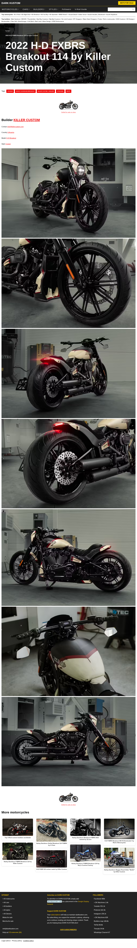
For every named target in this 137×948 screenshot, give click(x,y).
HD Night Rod (25, 14)
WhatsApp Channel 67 (102, 932)
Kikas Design (47, 21)
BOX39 (24, 19)
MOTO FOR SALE (126, 3)
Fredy (100, 19)
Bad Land (38, 21)
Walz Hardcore (15, 19)
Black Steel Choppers (90, 19)
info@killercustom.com (15, 127)
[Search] (133, 9)
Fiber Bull (14, 21)
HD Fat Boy (44, 14)
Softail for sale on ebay (68, 112)
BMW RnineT (63, 14)
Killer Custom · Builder (46, 91)
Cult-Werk (30, 21)
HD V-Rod (17, 14)
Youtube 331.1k (99, 906)
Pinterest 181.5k (99, 910)
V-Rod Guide (81, 9)
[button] (18, 9)
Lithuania (60, 91)
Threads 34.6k (99, 929)
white (68, 91)
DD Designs (130, 19)
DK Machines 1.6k (101, 902)
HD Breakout (35, 14)
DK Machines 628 (101, 917)
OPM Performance (58, 21)
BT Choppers (77, 19)
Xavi (8, 31)
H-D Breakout (11, 138)
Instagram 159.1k (100, 914)
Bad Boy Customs (42, 19)
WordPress (19, 945)
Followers (66, 9)
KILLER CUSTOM (27, 120)
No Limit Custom (67, 19)
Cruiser (8, 144)
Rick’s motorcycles (109, 19)
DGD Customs (120, 19)
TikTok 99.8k (98, 925)
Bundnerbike (6, 21)
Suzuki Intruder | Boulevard (96, 14)
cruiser (10, 91)
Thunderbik (31, 19)
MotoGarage (22, 21)
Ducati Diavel (73, 14)
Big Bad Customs (54, 19)
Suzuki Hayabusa (111, 14)
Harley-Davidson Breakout (25, 91)
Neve (3, 945)
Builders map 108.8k (101, 921)
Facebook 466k (99, 899)
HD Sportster (53, 14)
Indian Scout (82, 14)
